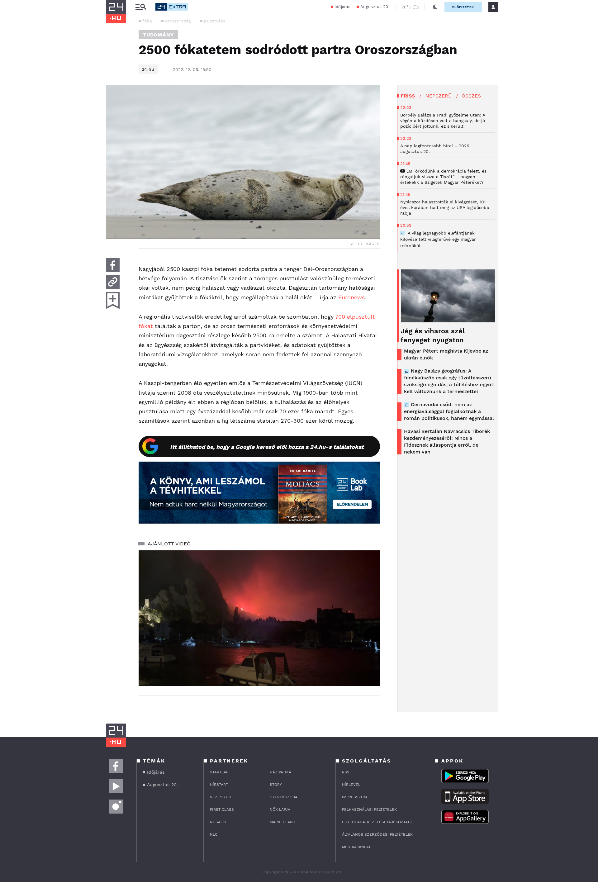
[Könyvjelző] (113, 300)
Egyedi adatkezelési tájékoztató (377, 822)
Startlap (219, 772)
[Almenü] (140, 7)
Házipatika (280, 772)
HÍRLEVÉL (351, 784)
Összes (471, 96)
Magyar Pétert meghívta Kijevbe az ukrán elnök (446, 354)
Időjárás (342, 6)
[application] (259, 618)
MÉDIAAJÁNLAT (356, 847)
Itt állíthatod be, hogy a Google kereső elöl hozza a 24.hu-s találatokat (267, 447)
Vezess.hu (220, 797)
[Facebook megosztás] (113, 265)
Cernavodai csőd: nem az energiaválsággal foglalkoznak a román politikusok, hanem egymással (449, 411)
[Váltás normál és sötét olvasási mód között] (435, 7)
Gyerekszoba (283, 797)
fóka (147, 20)
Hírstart (219, 784)
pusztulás (214, 20)
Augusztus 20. (374, 6)
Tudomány (158, 35)
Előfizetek (463, 7)
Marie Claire (283, 822)
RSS (345, 772)
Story (276, 784)
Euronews (351, 297)
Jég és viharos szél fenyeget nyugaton (433, 335)
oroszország (178, 20)
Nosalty (218, 822)
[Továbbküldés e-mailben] (113, 282)
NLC (213, 834)
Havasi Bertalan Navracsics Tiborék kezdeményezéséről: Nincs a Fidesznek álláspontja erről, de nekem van (447, 441)
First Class (222, 809)
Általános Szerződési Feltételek (377, 834)
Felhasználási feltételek (369, 809)
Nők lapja (280, 809)
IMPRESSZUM (354, 797)
